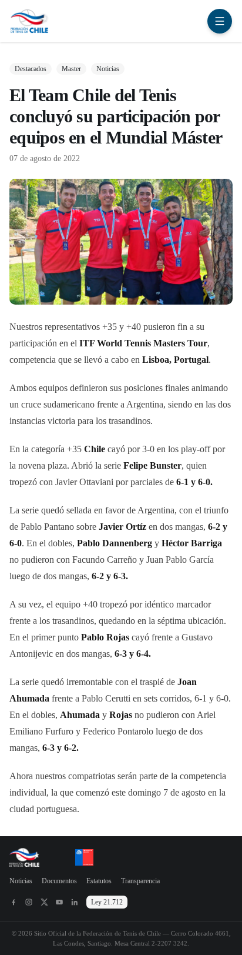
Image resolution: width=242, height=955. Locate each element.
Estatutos (99, 881)
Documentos (59, 881)
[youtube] (59, 902)
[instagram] (29, 902)
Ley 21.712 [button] (107, 902)
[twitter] (44, 902)
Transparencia (140, 881)
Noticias (20, 881)
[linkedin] (74, 902)
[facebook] (13, 902)
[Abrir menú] (220, 21)
